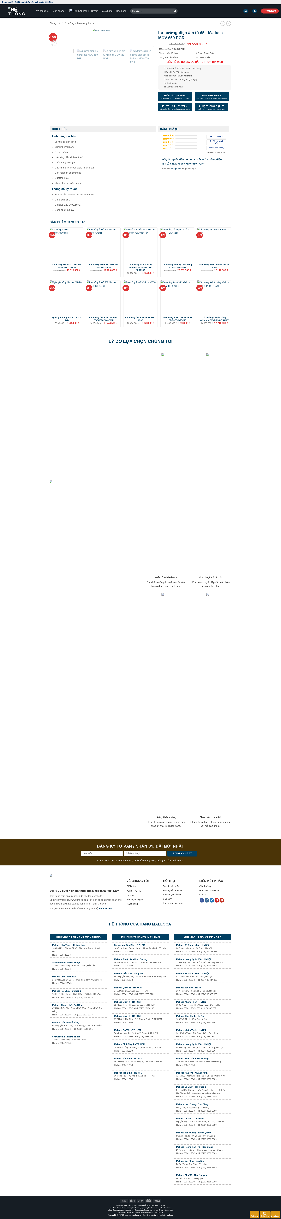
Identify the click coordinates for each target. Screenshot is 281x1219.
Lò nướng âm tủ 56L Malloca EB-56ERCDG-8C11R (103, 318)
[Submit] (174, 11)
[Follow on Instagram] (207, 900)
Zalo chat (265, 1216)
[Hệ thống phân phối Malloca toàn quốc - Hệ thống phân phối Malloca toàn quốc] (17, 11)
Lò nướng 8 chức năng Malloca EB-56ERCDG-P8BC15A (140, 267)
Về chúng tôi (42, 11)
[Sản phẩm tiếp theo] (228, 23)
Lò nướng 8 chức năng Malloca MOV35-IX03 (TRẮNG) (214, 318)
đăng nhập (176, 168)
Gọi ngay (254, 1216)
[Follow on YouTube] (222, 900)
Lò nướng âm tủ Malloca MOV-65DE (214, 266)
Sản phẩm (58, 11)
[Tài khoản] (254, 11)
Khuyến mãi (80, 11)
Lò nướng (69, 23)
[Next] (146, 39)
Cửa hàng (275, 1216)
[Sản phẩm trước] (222, 23)
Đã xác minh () (217, 142)
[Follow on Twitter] (212, 900)
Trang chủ (55, 23)
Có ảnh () (217, 136)
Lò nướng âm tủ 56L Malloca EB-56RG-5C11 (103, 266)
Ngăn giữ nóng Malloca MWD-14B (67, 318)
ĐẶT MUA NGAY (211, 95)
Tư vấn (94, 11)
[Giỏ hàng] (245, 11)
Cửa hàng (107, 11)
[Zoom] (53, 43)
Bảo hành (121, 11)
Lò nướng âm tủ (85, 23)
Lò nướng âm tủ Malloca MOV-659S (140, 318)
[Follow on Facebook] (202, 900)
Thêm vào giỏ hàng (175, 95)
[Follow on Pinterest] (217, 900)
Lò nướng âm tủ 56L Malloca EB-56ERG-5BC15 (177, 318)
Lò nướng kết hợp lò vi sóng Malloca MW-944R (177, 266)
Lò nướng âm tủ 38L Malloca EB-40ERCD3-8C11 (66, 266)
